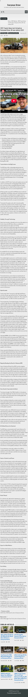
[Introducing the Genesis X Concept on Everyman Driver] (20, 629)
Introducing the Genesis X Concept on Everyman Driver (20, 636)
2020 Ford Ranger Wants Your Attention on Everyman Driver (6, 675)
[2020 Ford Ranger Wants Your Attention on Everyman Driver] (7, 668)
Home (9, 21)
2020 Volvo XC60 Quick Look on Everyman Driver (12, 613)
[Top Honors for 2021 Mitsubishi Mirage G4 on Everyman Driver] (7, 649)
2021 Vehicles (14, 21)
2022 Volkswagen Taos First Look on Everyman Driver (13, 618)
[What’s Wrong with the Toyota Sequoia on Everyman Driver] (20, 649)
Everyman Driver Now (13, 33)
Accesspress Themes (16, 693)
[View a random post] (1, 12)
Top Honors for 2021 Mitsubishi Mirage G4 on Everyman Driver (6, 656)
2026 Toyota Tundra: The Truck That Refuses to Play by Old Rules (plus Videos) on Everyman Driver (20, 677)
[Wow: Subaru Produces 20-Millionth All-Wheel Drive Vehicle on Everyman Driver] (7, 629)
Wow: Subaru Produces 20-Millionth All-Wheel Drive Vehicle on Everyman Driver (7, 637)
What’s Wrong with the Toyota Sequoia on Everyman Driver (20, 656)
